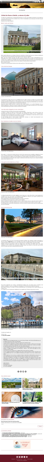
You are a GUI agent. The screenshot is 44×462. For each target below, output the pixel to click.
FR (33, 1)
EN (35, 1)
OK (40, 0)
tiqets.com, (10, 241)
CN (37, 1)
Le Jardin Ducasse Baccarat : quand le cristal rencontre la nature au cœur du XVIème (32, 403)
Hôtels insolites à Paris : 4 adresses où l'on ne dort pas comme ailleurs (32, 389)
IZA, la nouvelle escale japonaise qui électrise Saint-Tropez (14, 436)
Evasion (22, 10)
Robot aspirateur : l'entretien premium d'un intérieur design (14, 435)
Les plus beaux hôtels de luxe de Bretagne (10, 388)
